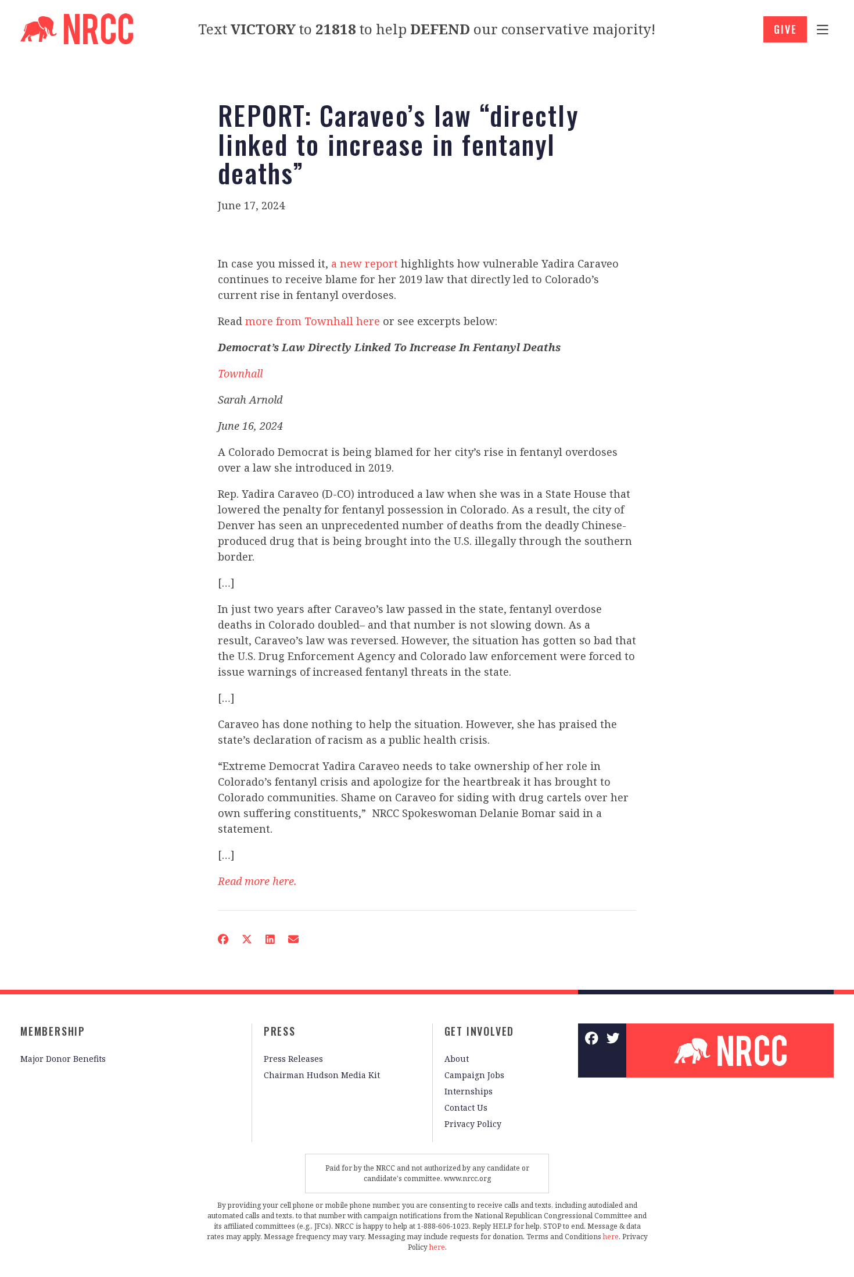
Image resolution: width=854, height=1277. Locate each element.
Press (280, 1031)
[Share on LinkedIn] (270, 939)
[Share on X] (246, 939)
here (611, 1237)
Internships (468, 1091)
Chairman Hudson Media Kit (322, 1074)
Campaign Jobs (474, 1074)
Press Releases (293, 1058)
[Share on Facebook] (223, 939)
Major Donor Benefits (63, 1058)
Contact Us (465, 1107)
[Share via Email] (293, 939)
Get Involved (479, 1031)
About (456, 1058)
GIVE (785, 29)
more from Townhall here (312, 321)
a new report (364, 263)
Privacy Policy (472, 1123)
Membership (52, 1031)
